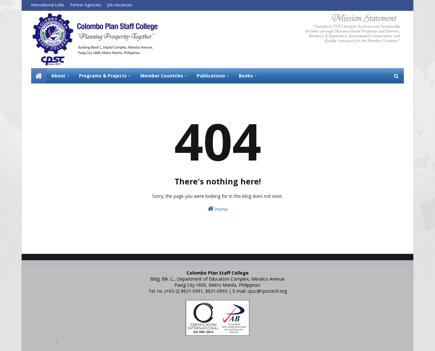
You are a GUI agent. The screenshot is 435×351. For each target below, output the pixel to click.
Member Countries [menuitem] (161, 76)
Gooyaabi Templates (143, 342)
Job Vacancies (119, 5)
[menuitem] (38, 75)
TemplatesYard (79, 342)
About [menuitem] (58, 76)
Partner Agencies (85, 5)
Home (221, 209)
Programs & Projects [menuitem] (103, 76)
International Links (47, 5)
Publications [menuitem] (211, 76)
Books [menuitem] (246, 76)
